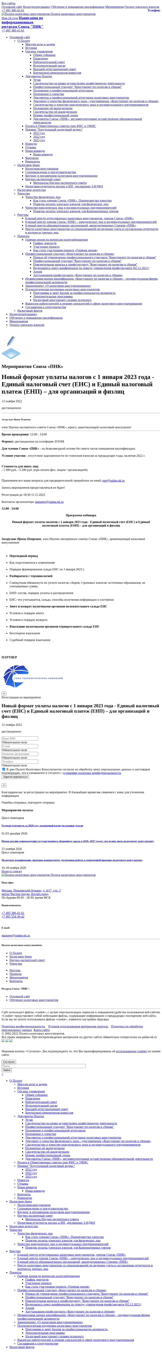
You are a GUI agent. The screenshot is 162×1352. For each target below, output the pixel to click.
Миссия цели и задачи (40, 44)
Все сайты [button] (8, 3)
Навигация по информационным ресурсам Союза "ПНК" (22, 22)
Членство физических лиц (43, 197)
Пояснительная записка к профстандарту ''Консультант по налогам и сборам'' (85, 264)
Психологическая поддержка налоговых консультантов (62, 289)
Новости (31, 143)
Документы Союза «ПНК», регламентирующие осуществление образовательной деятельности (89, 1158)
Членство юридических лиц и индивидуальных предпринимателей (70, 207)
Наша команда (35, 151)
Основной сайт (12, 6)
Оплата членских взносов (141, 6)
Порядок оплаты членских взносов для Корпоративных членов (76, 211)
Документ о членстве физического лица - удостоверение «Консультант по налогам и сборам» (96, 101)
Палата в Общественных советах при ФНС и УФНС (60, 126)
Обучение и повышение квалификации (78, 6)
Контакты (32, 158)
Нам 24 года (10, 18)
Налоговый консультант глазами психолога (62, 300)
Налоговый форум (29, 310)
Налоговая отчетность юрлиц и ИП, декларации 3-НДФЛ (64, 186)
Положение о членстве (48, 94)
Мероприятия (114, 6)
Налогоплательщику (37, 6)
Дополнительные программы (53, 296)
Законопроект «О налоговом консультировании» (58, 285)
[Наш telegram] (11, 1041)
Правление (40, 58)
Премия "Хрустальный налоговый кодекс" (54, 129)
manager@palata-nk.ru (16, 935)
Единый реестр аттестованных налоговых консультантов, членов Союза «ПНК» (79, 218)
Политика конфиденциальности (24, 1026)
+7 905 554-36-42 (13, 916)
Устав (37, 79)
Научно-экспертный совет (43, 179)
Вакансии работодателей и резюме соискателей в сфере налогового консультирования (83, 303)
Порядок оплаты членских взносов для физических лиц (70, 204)
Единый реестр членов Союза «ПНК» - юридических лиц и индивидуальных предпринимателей (91, 222)
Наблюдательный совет (49, 62)
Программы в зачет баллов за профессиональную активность (74, 293)
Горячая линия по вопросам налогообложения (56, 239)
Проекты (23, 236)
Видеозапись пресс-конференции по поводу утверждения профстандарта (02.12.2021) (91, 268)
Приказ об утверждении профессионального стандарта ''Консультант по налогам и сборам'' (94, 257)
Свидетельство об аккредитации (55, 111)
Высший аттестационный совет (54, 69)
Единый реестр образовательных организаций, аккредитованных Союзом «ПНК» (80, 225)
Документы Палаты (38, 76)
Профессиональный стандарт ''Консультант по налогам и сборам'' (77, 261)
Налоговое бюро (28, 165)
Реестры (22, 214)
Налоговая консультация (41, 168)
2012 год (39, 133)
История (31, 48)
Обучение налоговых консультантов (33, 1000)
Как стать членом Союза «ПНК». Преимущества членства (72, 200)
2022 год (39, 136)
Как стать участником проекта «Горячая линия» (65, 250)
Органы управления (39, 51)
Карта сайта (42, 1030)
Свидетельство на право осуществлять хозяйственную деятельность (79, 83)
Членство (23, 193)
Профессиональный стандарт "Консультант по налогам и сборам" (77, 87)
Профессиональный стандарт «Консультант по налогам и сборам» (69, 253)
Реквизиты (32, 161)
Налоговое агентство (31, 190)
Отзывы (30, 147)
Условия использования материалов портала (78, 1026)
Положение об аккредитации (53, 108)
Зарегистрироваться (15, 776)
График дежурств (45, 243)
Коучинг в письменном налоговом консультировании (61, 175)
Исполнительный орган (49, 65)
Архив (37, 271)
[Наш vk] (3, 1041)
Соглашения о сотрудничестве (45, 307)
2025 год (39, 140)
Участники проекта (46, 246)
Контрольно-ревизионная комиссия (57, 72)
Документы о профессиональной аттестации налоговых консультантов (81, 97)
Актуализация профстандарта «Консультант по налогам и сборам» (78, 275)
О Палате (23, 40)
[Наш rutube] (7, 1041)
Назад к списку (12, 871)
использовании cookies (131, 1051)
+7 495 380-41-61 (13, 10)
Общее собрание (44, 55)
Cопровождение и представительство (50, 172)
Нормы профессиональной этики (55, 115)
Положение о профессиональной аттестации (63, 90)
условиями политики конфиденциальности (92, 773)
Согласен (8, 1061)
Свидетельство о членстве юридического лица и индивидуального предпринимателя (90, 104)
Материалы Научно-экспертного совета (60, 182)
